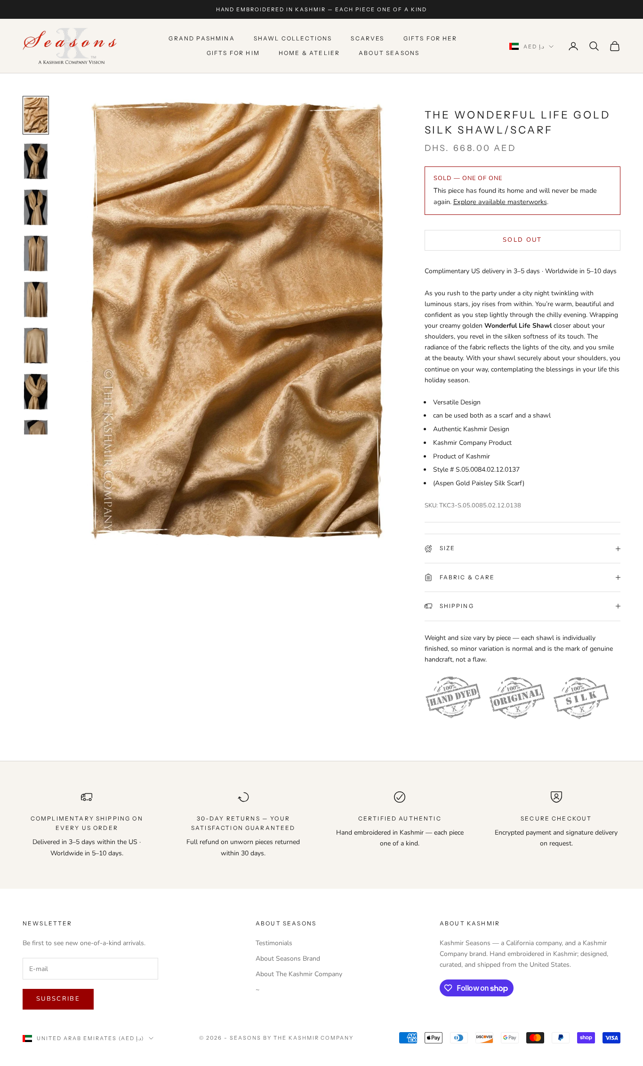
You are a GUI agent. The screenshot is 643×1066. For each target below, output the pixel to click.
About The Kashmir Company (299, 974)
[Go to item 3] (36, 207)
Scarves (367, 38)
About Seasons (389, 52)
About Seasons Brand (288, 958)
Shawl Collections (293, 38)
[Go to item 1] (36, 115)
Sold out (522, 240)
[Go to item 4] (36, 253)
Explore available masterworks (500, 201)
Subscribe (58, 999)
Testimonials (274, 943)
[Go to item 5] (36, 299)
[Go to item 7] (36, 391)
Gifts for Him (233, 52)
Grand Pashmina (201, 38)
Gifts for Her (430, 38)
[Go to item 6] (36, 345)
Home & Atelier (309, 52)
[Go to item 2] (36, 161)
